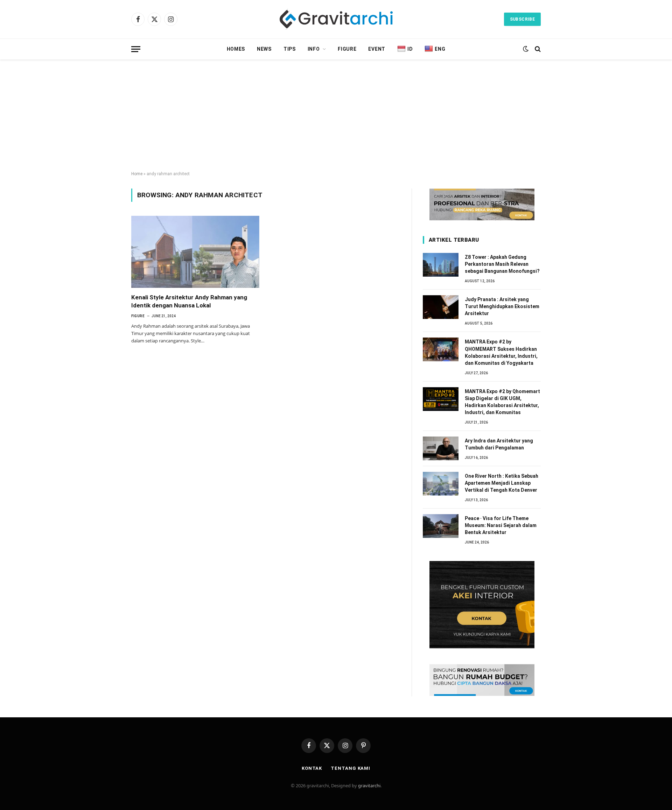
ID (410, 49)
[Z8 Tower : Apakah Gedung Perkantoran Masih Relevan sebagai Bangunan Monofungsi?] (440, 265)
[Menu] (135, 49)
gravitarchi (369, 785)
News (264, 49)
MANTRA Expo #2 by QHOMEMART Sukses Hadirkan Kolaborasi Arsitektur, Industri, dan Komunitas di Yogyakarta (501, 352)
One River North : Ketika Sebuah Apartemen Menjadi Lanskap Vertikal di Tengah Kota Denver (501, 483)
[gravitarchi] (336, 19)
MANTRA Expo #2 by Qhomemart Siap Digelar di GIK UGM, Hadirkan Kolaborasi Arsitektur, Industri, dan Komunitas (502, 402)
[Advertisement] (336, 115)
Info (314, 49)
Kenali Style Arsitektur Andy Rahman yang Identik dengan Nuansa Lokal (189, 301)
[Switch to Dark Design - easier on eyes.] (525, 49)
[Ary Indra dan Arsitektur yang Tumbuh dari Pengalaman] (440, 448)
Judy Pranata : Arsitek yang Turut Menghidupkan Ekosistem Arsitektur (502, 306)
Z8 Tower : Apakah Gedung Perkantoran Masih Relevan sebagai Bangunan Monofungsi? (502, 264)
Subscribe (522, 19)
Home (136, 173)
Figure (347, 49)
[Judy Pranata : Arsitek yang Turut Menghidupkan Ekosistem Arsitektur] (440, 307)
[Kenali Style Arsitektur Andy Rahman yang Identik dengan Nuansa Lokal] (195, 252)
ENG (440, 49)
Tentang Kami (350, 768)
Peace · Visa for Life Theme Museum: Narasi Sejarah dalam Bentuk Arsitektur (501, 525)
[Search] (537, 49)
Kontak (312, 768)
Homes (236, 49)
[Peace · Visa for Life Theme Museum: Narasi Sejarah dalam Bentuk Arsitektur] (440, 526)
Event (376, 49)
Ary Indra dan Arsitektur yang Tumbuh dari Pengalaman (499, 444)
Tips (290, 49)
